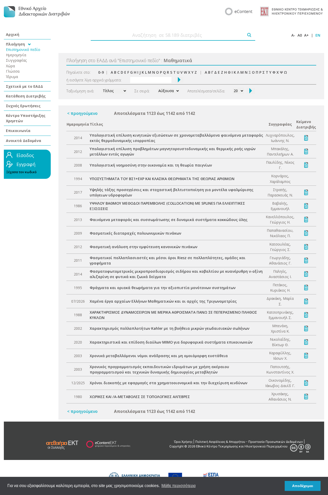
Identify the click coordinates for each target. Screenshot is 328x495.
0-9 (101, 72)
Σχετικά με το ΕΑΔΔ (24, 86)
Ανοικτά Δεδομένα (23, 140)
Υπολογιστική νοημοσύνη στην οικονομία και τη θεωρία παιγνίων (151, 165)
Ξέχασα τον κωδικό (21, 172)
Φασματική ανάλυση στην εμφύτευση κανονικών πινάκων (143, 246)
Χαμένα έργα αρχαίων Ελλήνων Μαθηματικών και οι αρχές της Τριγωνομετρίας (163, 301)
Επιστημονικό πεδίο (23, 49)
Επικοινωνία (18, 130)
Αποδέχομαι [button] (302, 486)
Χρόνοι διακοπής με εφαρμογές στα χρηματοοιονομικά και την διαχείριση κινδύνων (168, 382)
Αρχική (12, 34)
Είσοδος (25, 155)
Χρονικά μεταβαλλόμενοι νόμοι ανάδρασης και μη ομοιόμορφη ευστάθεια (159, 355)
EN (317, 35)
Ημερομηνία (16, 54)
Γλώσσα (12, 71)
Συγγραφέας (16, 60)
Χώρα (10, 65)
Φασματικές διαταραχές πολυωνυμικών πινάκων (135, 233)
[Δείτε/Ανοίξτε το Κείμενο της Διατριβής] (306, 137)
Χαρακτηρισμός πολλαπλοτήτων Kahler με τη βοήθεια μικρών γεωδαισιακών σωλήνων (169, 328)
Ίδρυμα (12, 76)
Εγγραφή (25, 164)
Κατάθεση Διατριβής (26, 96)
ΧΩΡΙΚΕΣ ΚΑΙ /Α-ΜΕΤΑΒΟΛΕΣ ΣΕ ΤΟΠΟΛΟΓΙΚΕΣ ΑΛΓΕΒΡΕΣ (140, 396)
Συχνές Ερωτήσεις (23, 105)
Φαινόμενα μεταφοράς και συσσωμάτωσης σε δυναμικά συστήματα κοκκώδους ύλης (169, 219)
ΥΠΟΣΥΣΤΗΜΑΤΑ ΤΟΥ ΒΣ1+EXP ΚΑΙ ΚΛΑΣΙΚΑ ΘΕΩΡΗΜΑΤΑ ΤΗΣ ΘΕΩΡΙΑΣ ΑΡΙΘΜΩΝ (162, 178)
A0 (300, 35)
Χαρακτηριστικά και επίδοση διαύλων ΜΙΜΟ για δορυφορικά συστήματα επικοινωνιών (171, 342)
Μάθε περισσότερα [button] (178, 485)
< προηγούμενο (82, 113)
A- (293, 35)
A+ (306, 35)
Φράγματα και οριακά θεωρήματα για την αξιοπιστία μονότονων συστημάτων (162, 287)
